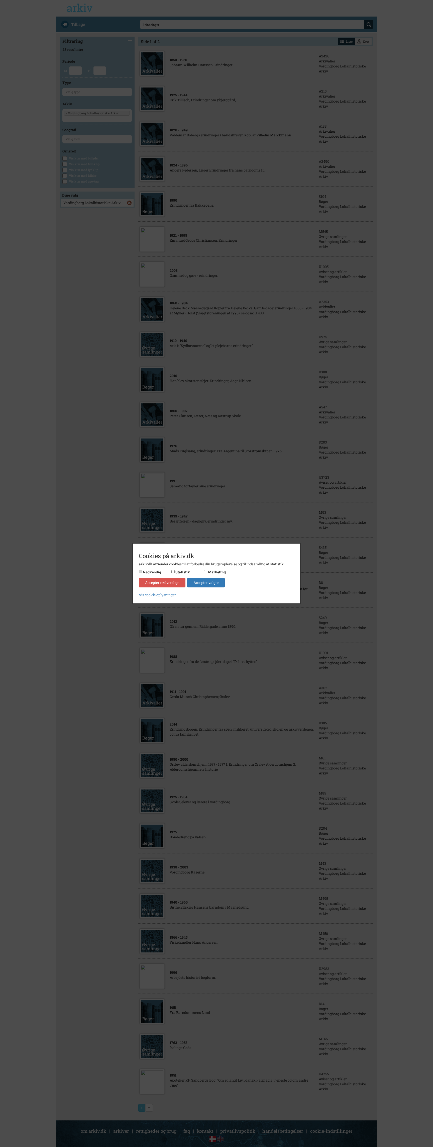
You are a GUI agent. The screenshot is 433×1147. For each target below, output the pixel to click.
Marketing (217, 572)
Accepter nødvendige (162, 582)
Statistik (182, 572)
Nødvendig (152, 572)
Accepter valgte (206, 582)
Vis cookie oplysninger (157, 594)
